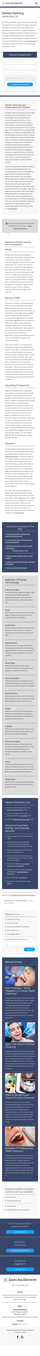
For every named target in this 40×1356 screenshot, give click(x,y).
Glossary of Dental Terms (15, 810)
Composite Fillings (13, 919)
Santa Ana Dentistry (11, 456)
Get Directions (20, 1232)
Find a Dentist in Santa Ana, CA (17, 939)
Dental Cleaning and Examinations (23, 895)
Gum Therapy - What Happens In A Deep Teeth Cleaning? (20, 991)
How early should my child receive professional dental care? (17, 535)
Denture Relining (12, 930)
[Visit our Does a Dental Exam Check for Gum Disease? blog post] (20, 1092)
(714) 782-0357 (31, 41)
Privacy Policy (17, 1332)
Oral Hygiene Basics (13, 934)
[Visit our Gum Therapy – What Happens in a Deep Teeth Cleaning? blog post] (20, 986)
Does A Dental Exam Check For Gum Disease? (20, 1096)
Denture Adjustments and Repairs (18, 927)
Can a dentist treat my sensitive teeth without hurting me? (18, 541)
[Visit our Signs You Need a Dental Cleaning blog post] (20, 1042)
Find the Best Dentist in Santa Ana (18, 1210)
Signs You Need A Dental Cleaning (19, 1045)
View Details (23, 877)
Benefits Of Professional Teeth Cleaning (19, 1150)
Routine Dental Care (14, 1201)
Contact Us (20, 1269)
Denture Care (11, 1197)
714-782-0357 (12, 208)
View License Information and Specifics (18, 865)
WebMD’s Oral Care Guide (21, 819)
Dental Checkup (12, 923)
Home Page (23, 816)
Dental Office (11, 1206)
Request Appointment (20, 1251)
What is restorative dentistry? (17, 568)
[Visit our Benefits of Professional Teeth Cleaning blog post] (20, 1146)
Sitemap (24, 1332)
